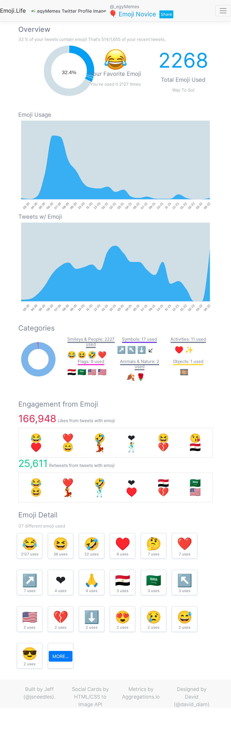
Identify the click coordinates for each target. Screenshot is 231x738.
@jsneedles (38, 697)
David (191, 697)
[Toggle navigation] (223, 10)
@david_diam (192, 704)
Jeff (49, 689)
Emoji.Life (13, 10)
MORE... (60, 656)
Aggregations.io (141, 697)
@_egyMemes (124, 6)
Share (166, 14)
